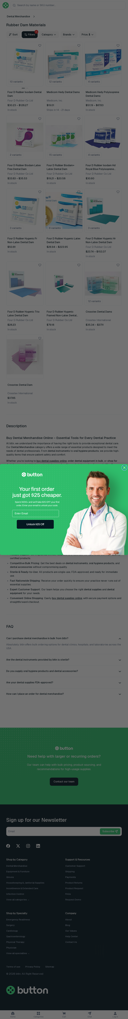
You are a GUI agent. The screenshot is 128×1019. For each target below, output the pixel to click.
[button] (35, 524)
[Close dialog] (124, 467)
